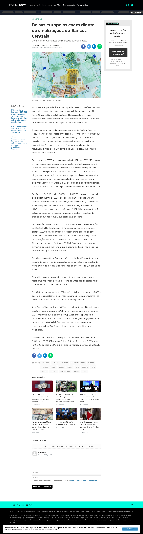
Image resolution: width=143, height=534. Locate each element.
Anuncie (20, 505)
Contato (30, 505)
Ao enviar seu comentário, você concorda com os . (65, 481)
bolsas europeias (65, 367)
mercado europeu (48, 367)
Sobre (12, 505)
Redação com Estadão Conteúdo (47, 45)
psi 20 (84, 371)
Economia (34, 5)
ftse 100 (85, 367)
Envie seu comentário (42, 487)
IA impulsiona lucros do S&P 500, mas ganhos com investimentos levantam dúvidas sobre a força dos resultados (19, 116)
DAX (77, 367)
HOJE (93, 367)
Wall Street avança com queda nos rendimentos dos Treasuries (19, 129)
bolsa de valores (78, 363)
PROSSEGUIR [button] (130, 529)
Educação (71, 5)
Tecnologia (51, 5)
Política (42, 5)
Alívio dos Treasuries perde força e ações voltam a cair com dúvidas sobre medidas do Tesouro (19, 143)
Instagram (127, 5)
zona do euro (65, 371)
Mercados (61, 5)
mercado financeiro (60, 363)
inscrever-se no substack (118, 52)
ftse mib (53, 371)
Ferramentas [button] (82, 5)
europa (91, 363)
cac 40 (44, 371)
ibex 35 (76, 371)
